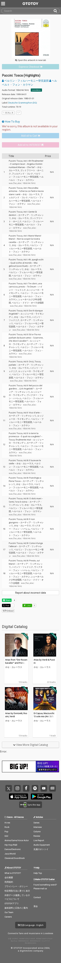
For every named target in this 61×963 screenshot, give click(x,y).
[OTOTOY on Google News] (52, 788)
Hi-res (7, 822)
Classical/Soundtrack (15, 858)
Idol (6, 836)
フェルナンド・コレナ (22, 173)
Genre (10, 817)
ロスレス (9, 112)
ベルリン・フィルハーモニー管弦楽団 (26, 80)
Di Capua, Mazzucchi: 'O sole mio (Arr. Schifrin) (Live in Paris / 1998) (45, 716)
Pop (6, 831)
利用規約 (9, 882)
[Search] (57, 10)
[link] (30, 66)
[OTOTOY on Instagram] (17, 788)
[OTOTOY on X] (8, 788)
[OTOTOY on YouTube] (44, 788)
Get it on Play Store (41, 796)
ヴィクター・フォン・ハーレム (24, 527)
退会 (36, 906)
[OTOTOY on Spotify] (35, 788)
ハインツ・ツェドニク (25, 288)
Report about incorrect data (30, 592)
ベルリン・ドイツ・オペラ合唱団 (28, 302)
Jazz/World (10, 853)
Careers (8, 917)
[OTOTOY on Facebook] (26, 788)
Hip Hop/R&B (11, 845)
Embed (10, 610)
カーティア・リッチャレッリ (25, 390)
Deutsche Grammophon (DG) (22, 102)
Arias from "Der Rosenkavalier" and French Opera (16, 663)
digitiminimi (26, 951)
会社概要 (9, 877)
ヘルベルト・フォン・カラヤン (26, 178)
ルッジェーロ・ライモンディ (25, 342)
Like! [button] (28, 605)
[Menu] (3, 3)
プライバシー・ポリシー (16, 886)
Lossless (36, 90)
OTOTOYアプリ (12, 903)
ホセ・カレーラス (31, 194)
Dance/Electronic (13, 849)
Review (37, 836)
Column (37, 831)
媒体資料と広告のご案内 (16, 908)
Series (36, 822)
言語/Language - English (31, 925)
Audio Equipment (42, 845)
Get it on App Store (18, 796)
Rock (7, 827)
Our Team (9, 912)
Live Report (39, 840)
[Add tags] (18, 113)
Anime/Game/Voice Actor (17, 840)
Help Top (38, 873)
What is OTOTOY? (13, 873)
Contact (37, 897)
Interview (38, 827)
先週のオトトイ (41, 849)
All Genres (19, 817)
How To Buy (12, 121)
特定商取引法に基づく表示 (17, 891)
